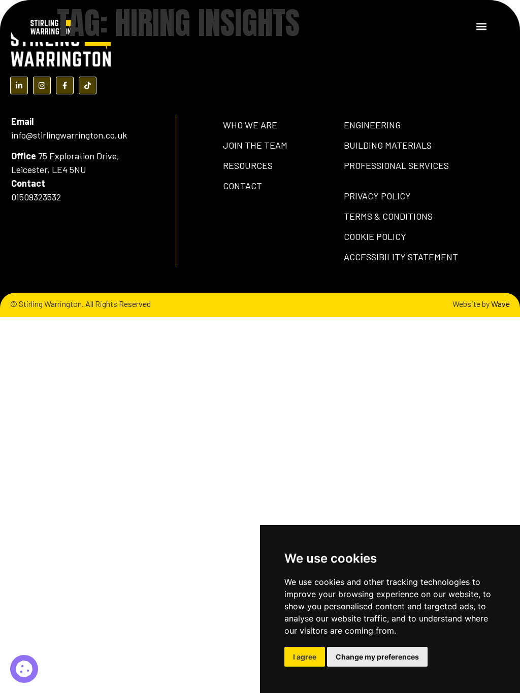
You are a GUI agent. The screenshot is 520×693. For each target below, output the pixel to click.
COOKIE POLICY (375, 236)
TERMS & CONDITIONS (388, 216)
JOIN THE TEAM (255, 145)
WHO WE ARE (250, 124)
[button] (481, 26)
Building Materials (388, 145)
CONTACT (242, 185)
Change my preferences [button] (377, 656)
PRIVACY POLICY (377, 195)
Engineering (372, 124)
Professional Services (396, 165)
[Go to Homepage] (50, 26)
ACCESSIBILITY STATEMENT (401, 256)
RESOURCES (248, 165)
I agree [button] (304, 656)
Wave (500, 303)
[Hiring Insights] (24, 669)
